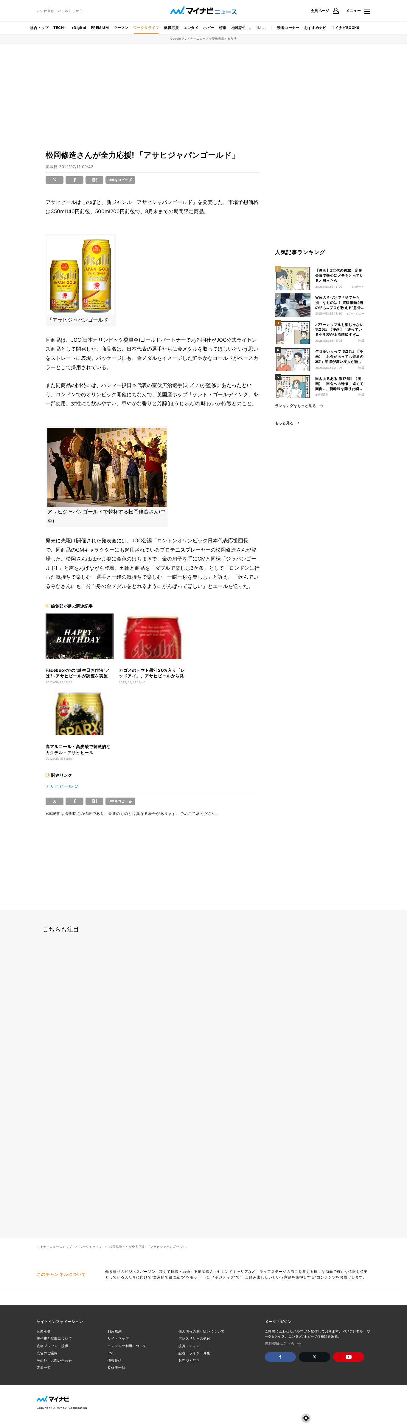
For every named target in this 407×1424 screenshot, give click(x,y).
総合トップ (39, 27)
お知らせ (44, 1331)
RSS (111, 1353)
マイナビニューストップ (54, 1246)
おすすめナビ (315, 27)
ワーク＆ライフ (146, 27)
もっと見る (284, 423)
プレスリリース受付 (194, 1338)
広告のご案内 (47, 1353)
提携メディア (189, 1346)
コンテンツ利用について (127, 1346)
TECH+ (59, 27)
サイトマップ (118, 1338)
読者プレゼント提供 (53, 1346)
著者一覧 (44, 1368)
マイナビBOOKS (345, 27)
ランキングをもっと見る (295, 406)
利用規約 (115, 1331)
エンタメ (191, 27)
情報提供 (115, 1360)
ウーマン (121, 27)
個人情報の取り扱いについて (201, 1331)
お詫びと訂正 (189, 1360)
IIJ (259, 27)
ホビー (208, 27)
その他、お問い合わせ (54, 1360)
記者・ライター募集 (194, 1353)
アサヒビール (59, 786)
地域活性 (239, 27)
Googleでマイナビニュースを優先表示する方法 (203, 38)
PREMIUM (100, 27)
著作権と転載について (54, 1338)
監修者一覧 (116, 1368)
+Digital (78, 27)
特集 (223, 27)
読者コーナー (288, 27)
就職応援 (171, 27)
